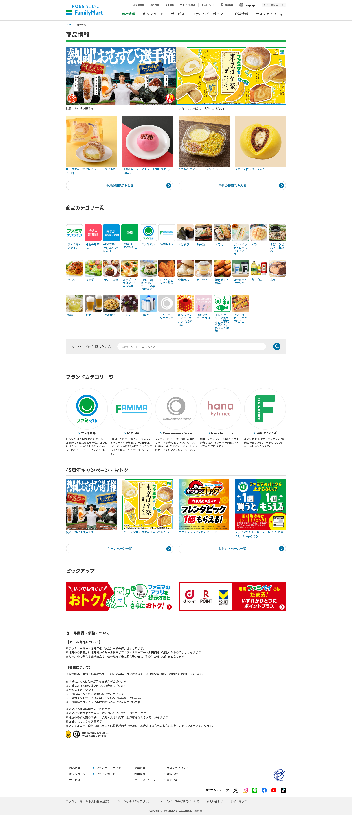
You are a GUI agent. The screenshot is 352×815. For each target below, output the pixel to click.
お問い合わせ (208, 5)
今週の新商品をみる (120, 185)
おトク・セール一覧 (232, 548)
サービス (178, 13)
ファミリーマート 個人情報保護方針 (88, 801)
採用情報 (169, 5)
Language (250, 5)
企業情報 (241, 13)
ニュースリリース (145, 780)
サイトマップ (238, 801)
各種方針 (172, 774)
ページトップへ (340, 803)
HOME (69, 24)
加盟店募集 (138, 5)
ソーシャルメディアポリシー (135, 801)
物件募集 (154, 5)
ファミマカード (105, 774)
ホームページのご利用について (180, 801)
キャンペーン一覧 (119, 548)
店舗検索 (229, 5)
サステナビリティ (269, 13)
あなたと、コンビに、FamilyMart (84, 10)
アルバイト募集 (187, 5)
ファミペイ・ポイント (209, 13)
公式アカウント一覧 (217, 790)
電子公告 (172, 780)
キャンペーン (153, 13)
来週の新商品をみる (232, 185)
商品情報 (74, 768)
